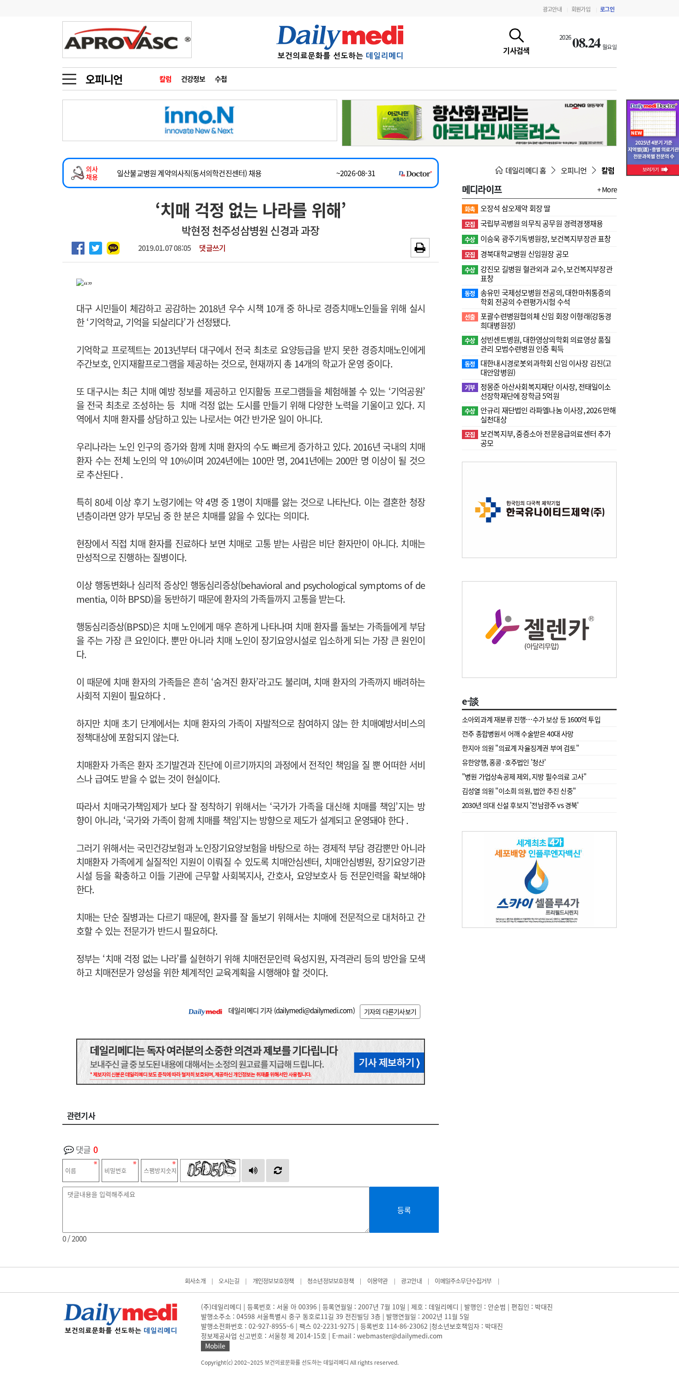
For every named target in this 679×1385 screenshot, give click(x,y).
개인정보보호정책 (273, 1280)
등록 (404, 1209)
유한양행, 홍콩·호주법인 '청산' (504, 762)
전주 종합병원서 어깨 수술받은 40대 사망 (518, 734)
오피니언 (103, 79)
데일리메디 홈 (525, 170)
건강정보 (193, 79)
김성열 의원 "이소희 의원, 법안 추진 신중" (519, 791)
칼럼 (165, 79)
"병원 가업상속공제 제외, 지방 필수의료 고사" (524, 777)
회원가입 (580, 9)
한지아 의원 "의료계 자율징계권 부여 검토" (520, 748)
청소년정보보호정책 (330, 1280)
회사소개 (195, 1280)
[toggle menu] (69, 76)
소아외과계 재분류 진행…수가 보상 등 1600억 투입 (531, 719)
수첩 (221, 79)
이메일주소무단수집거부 (463, 1280)
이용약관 (377, 1280)
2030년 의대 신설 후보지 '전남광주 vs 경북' (520, 805)
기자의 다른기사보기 (390, 1011)
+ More (607, 189)
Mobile (215, 1345)
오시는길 (228, 1280)
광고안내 (552, 9)
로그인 (607, 9)
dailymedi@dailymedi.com (314, 1010)
